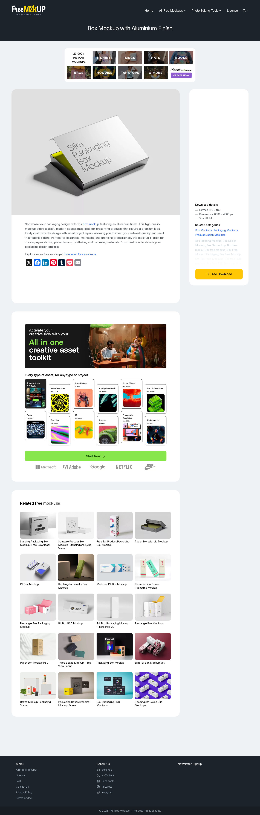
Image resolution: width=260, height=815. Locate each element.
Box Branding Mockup (208, 240)
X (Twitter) (108, 775)
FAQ (18, 781)
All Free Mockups (171, 10)
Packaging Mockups (225, 230)
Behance (107, 769)
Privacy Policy (24, 792)
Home (149, 10)
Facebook (108, 781)
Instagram (107, 792)
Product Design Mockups (210, 234)
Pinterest (107, 786)
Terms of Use (24, 798)
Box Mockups (203, 230)
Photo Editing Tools (205, 10)
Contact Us (22, 786)
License (232, 10)
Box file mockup (216, 245)
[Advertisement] (95, 284)
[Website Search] (245, 10)
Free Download (221, 274)
